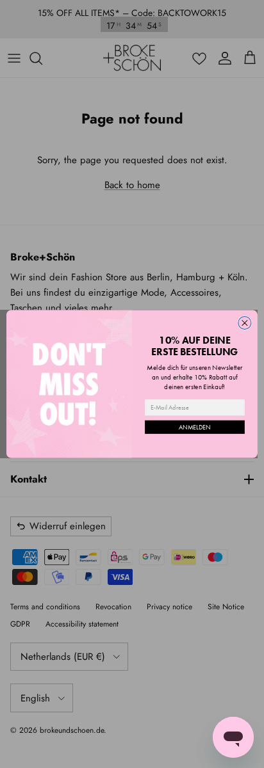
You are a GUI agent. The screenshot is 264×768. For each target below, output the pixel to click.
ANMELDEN (195, 427)
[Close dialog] (244, 322)
